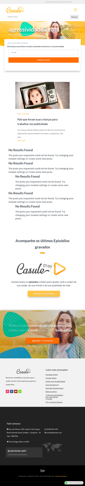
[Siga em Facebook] (11, 391)
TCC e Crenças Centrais (54, 402)
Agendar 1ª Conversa (42, 340)
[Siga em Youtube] (15, 391)
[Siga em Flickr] (20, 391)
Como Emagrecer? (52, 385)
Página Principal (12, 34)
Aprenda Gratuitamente (54, 388)
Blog (18, 114)
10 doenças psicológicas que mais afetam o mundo (54, 397)
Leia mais (21, 140)
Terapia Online (51, 378)
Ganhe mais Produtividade (55, 381)
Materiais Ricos (51, 392)
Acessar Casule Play (44, 293)
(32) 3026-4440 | (53, 2)
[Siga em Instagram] (7, 391)
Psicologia (25, 114)
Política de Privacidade (60, 476)
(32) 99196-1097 (66, 2)
